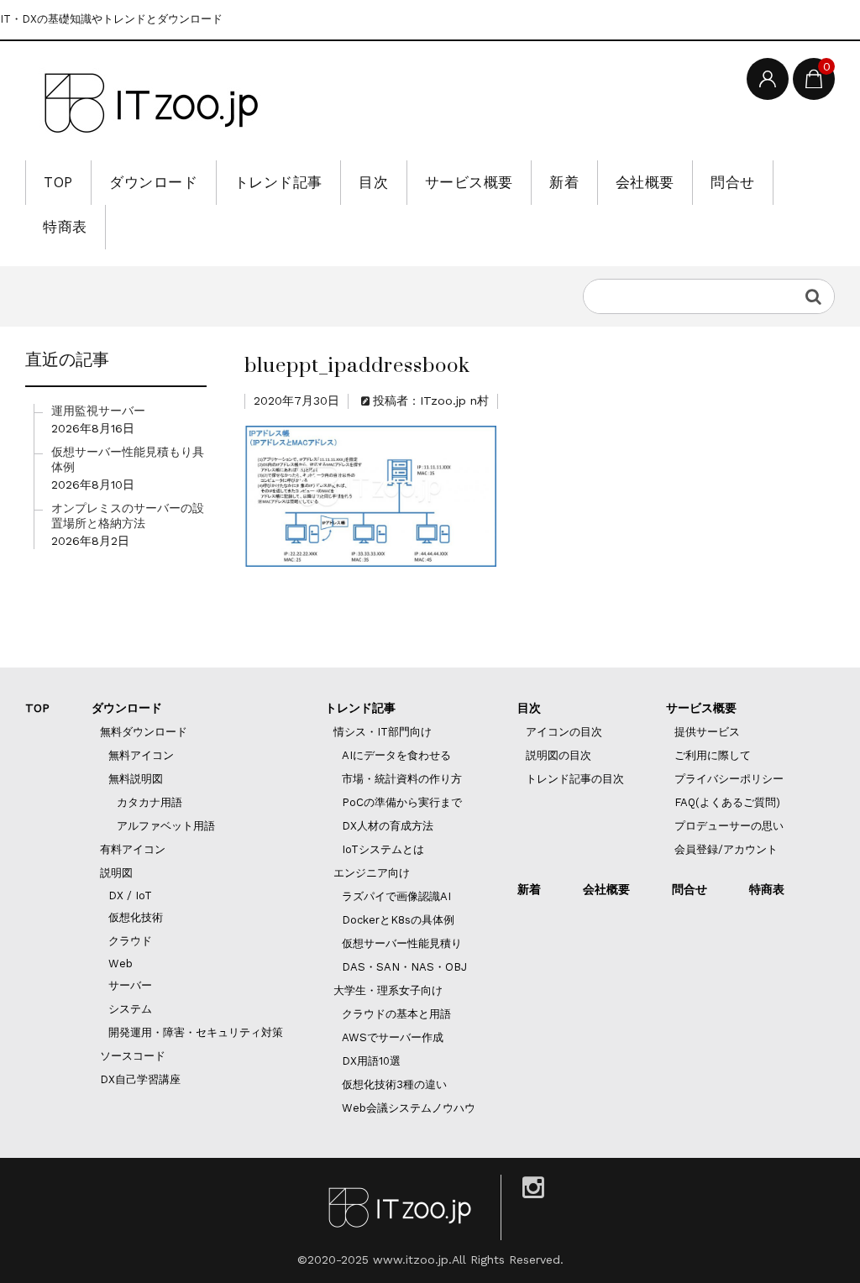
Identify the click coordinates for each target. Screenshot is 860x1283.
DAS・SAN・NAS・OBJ (404, 967)
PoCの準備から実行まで (402, 802)
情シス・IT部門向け (382, 731)
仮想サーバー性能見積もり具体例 (127, 459)
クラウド (130, 941)
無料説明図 (135, 778)
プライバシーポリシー (729, 778)
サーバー (130, 985)
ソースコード (132, 1056)
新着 (564, 182)
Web (120, 963)
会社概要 (645, 182)
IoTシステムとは (383, 849)
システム (130, 1009)
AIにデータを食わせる (396, 755)
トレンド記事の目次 (575, 778)
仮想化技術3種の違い (394, 1084)
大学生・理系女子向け (388, 990)
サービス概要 (469, 182)
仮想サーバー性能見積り (402, 943)
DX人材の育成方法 (387, 826)
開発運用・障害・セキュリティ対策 (195, 1032)
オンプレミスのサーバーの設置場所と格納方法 (127, 515)
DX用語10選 (371, 1061)
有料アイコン (132, 849)
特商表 (65, 226)
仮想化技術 (135, 917)
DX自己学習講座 (140, 1079)
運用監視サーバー (98, 410)
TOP (58, 182)
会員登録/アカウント (726, 849)
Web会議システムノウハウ (408, 1108)
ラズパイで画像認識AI (396, 896)
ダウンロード (153, 182)
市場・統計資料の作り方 (402, 778)
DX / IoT (130, 895)
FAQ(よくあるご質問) (727, 802)
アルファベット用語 (166, 826)
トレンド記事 (278, 182)
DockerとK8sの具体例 (398, 920)
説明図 (116, 873)
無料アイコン (141, 755)
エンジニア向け (371, 873)
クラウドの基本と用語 (396, 1014)
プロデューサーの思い (729, 826)
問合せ (733, 182)
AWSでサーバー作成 (392, 1037)
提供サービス (707, 731)
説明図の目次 (558, 755)
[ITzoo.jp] (151, 103)
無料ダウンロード (143, 731)
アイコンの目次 (564, 731)
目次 (373, 182)
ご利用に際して (712, 755)
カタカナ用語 (149, 802)
